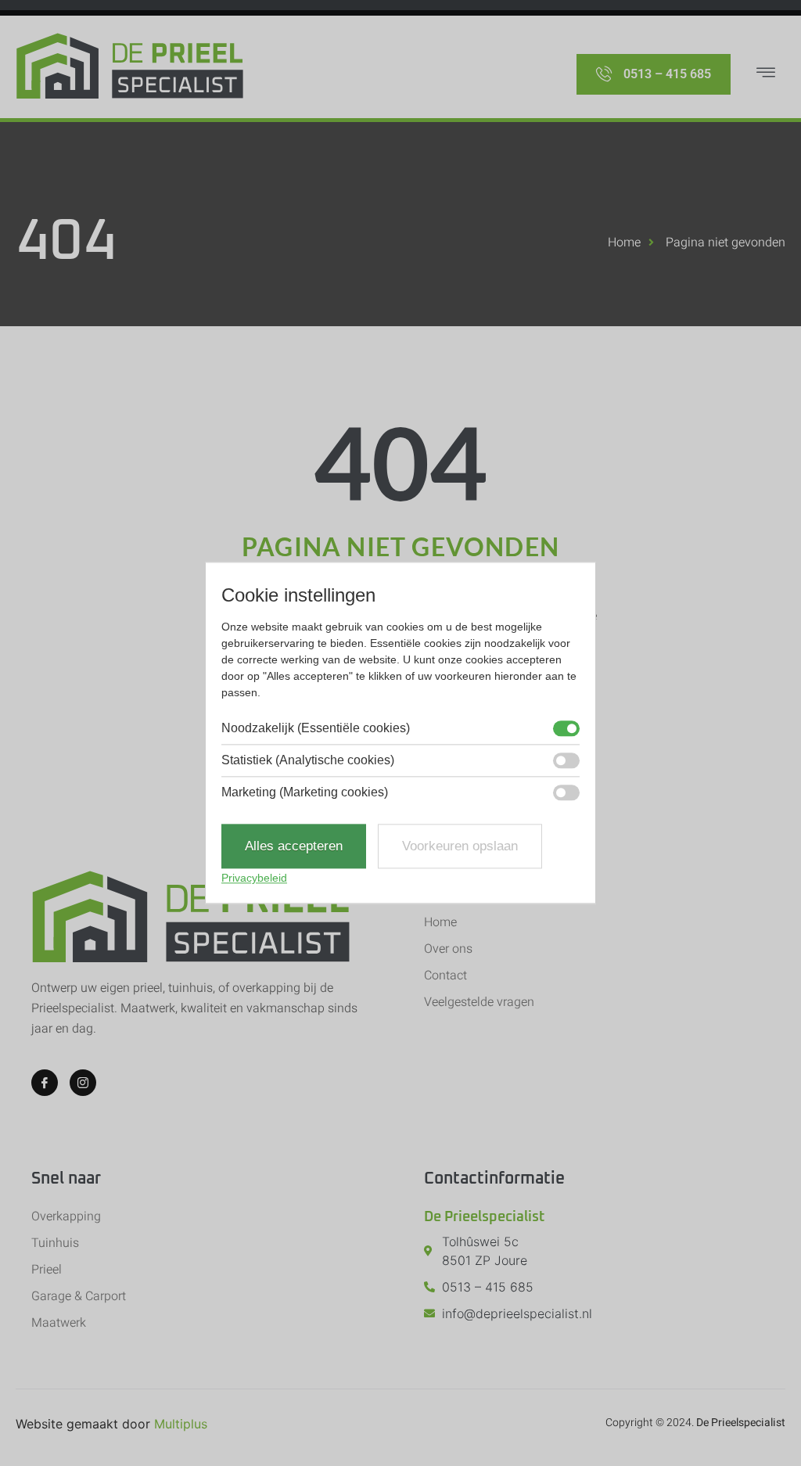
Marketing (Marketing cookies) (304, 792)
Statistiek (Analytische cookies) (307, 760)
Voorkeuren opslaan (460, 846)
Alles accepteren (294, 846)
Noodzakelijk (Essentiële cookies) (315, 728)
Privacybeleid (254, 878)
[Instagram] (83, 1082)
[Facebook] (44, 1082)
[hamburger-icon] (765, 74)
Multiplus (180, 1424)
